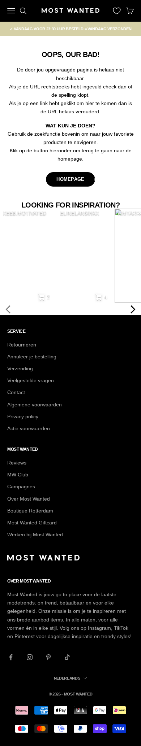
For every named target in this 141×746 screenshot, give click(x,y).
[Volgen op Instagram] (29, 657)
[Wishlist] (116, 10)
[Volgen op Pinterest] (48, 657)
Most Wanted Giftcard (32, 522)
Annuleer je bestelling (31, 356)
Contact (16, 392)
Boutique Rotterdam (30, 511)
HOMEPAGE (70, 179)
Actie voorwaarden (28, 428)
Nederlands (67, 678)
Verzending (20, 368)
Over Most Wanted (28, 499)
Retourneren (21, 345)
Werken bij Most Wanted (35, 534)
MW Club (17, 474)
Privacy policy (22, 416)
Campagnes (21, 486)
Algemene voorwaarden (34, 404)
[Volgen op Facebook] (10, 657)
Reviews (16, 463)
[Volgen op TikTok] (67, 657)
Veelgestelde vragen (30, 380)
